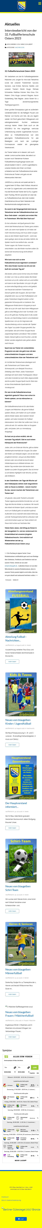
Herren (26, 978)
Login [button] (22, 1219)
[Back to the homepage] (21, 1209)
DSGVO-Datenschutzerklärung (11, 1200)
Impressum (5, 1197)
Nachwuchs (19, 47)
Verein (28, 645)
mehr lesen (12, 661)
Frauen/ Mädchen (29, 1020)
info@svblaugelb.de (11, 566)
